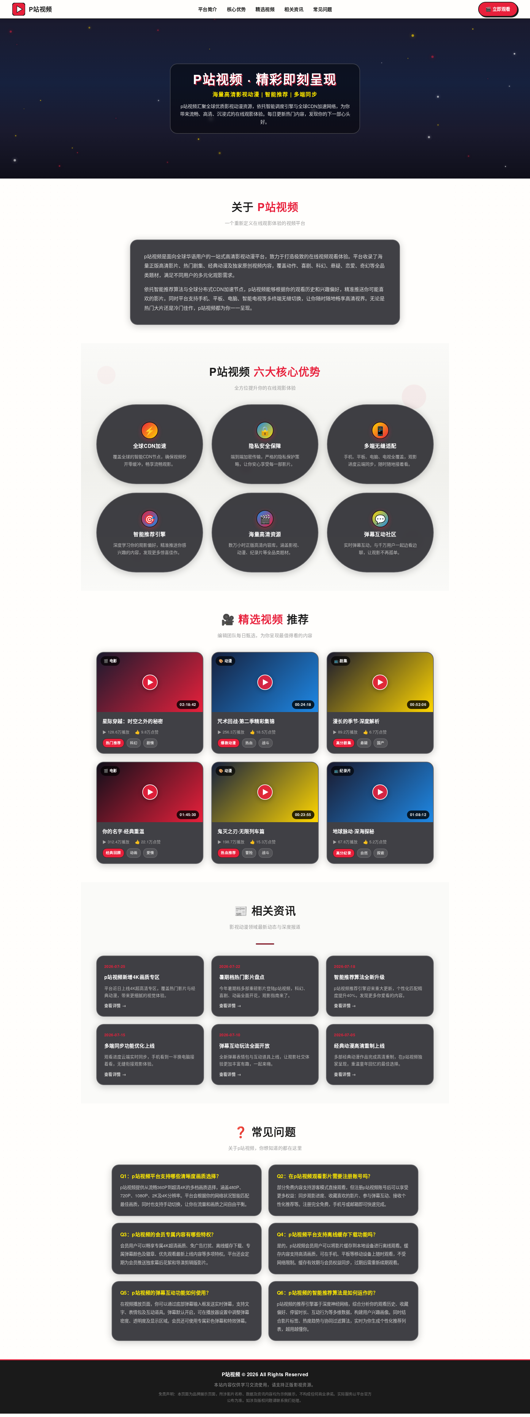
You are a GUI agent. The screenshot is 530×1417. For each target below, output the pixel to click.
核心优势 (236, 9)
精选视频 (265, 9)
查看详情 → (115, 1005)
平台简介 (207, 9)
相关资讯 (293, 9)
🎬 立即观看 (498, 9)
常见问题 (322, 9)
